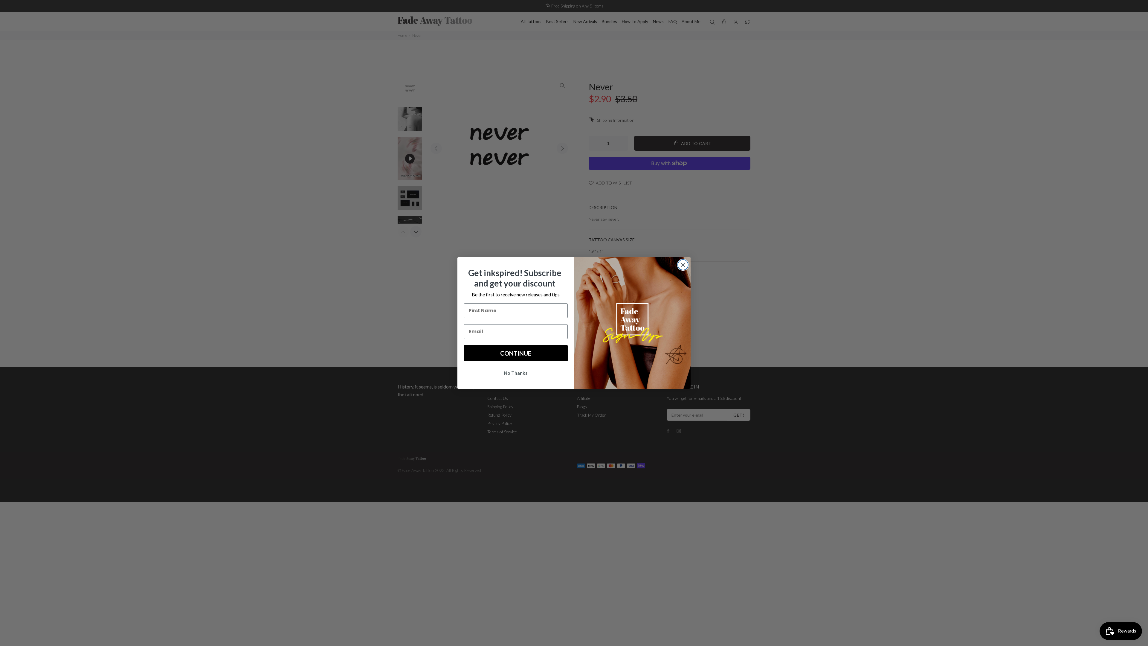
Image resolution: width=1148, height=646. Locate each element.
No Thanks (516, 373)
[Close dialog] (683, 265)
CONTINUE (515, 353)
